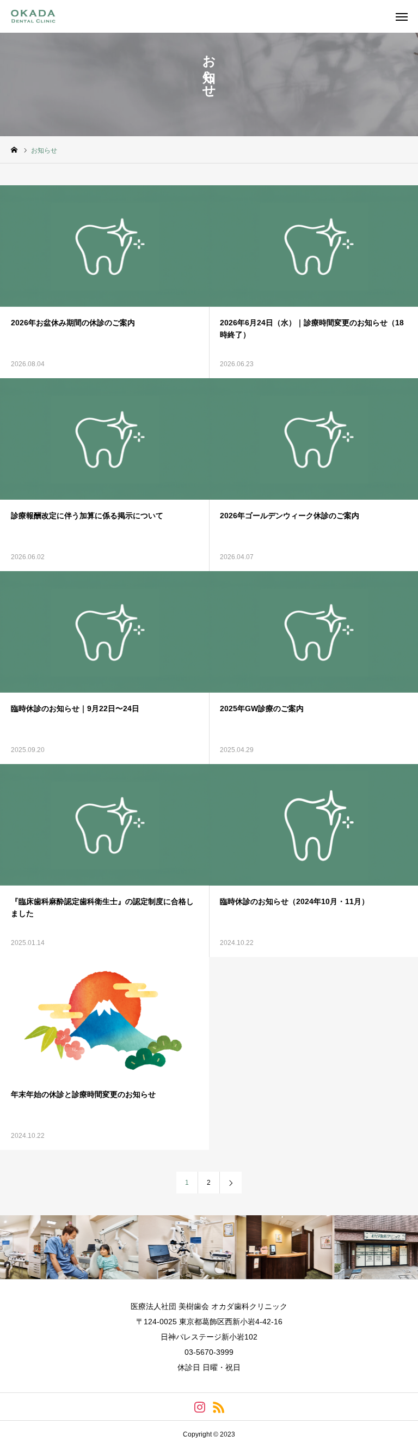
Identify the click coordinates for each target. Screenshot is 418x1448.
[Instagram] (199, 1406)
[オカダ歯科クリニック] (38, 16)
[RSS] (218, 1406)
